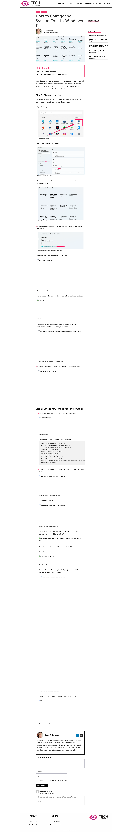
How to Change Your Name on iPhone (98, 51)
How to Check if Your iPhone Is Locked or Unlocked (98, 45)
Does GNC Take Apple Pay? (98, 35)
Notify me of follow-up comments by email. (52, 780)
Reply (40, 802)
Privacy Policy (55, 825)
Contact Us (33, 825)
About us (33, 821)
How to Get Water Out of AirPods (97, 57)
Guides (69, 3)
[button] (100, 3)
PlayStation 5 (91, 3)
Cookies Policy (55, 821)
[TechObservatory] (30, 3)
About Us (60, 3)
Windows (79, 3)
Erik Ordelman (50, 31)
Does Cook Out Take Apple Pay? (98, 40)
